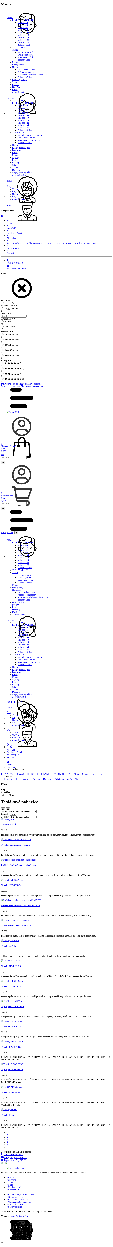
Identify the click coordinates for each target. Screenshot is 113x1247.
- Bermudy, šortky (9, 779)
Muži (77, 779)
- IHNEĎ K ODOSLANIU (37, 774)
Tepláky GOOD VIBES (12, 1069)
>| (7, 1147)
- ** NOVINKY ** (60, 774)
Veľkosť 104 (23, 32)
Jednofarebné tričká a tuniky (30, 135)
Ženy (72, 779)
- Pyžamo (35, 779)
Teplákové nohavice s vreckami (15, 845)
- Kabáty (56, 779)
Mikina (15, 62)
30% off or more (12, 345)
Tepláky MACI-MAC (11, 1092)
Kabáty (15, 89)
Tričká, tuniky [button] (18, 132)
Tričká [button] (15, 50)
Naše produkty (7, 532)
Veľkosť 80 (23, 22)
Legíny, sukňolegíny (21, 147)
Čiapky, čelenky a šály (22, 172)
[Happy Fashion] (14, 412)
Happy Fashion (11, 308)
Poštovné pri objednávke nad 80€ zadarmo (22, 384)
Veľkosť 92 (23, 27)
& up (22, 363)
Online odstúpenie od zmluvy (21, 1194)
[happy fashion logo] (16, 1168)
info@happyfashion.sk (33, 386)
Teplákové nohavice (26, 70)
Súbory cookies (15, 1207)
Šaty (14, 165)
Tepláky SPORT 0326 (11, 986)
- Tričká (74, 774)
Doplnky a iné (14, 1187)
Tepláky (15, 735)
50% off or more (12, 355)
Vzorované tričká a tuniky (29, 140)
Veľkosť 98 (23, 30)
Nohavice (16, 145)
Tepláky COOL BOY (11, 1026)
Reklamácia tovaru (16, 1204)
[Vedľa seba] (3, 808)
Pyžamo (15, 84)
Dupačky (16, 87)
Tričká (15, 189)
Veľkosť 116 (23, 37)
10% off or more (12, 334)
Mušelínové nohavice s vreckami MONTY (20, 905)
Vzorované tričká (25, 57)
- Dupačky (45, 779)
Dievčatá (65, 779)
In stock (8, 321)
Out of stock (10, 327)
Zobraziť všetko (25, 45)
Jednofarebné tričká (26, 52)
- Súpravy (24, 779)
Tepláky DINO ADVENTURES (16, 925)
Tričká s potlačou (25, 55)
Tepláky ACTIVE (9, 946)
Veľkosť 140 (23, 128)
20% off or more (12, 340)
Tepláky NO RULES (11, 966)
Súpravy (15, 82)
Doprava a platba (15, 1197)
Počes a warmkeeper (27, 72)
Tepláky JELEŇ (9, 825)
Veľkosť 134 (23, 125)
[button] (59, 16)
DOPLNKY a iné (9, 774)
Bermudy (16, 737)
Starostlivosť (13, 1190)
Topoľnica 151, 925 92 (15, 1160)
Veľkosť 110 (23, 35)
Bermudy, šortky (19, 79)
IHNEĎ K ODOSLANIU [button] (23, 20)
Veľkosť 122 (23, 40)
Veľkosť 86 (23, 25)
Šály (14, 196)
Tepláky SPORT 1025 (11, 1047)
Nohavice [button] (16, 67)
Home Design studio (19, 1216)
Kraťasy (15, 162)
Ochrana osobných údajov (19, 1202)
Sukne (15, 167)
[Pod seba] (8, 808)
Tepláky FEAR (8, 1115)
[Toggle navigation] (16, 532)
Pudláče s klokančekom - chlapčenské (18, 865)
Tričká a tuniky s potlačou (29, 137)
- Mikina (83, 774)
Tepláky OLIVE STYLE (12, 1006)
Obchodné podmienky (18, 1199)
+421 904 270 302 (12, 386)
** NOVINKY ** (20, 47)
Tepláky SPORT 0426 (11, 885)
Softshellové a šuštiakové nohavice (33, 74)
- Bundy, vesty (96, 774)
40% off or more (12, 350)
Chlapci (10, 764)
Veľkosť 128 (23, 42)
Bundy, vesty (18, 65)
